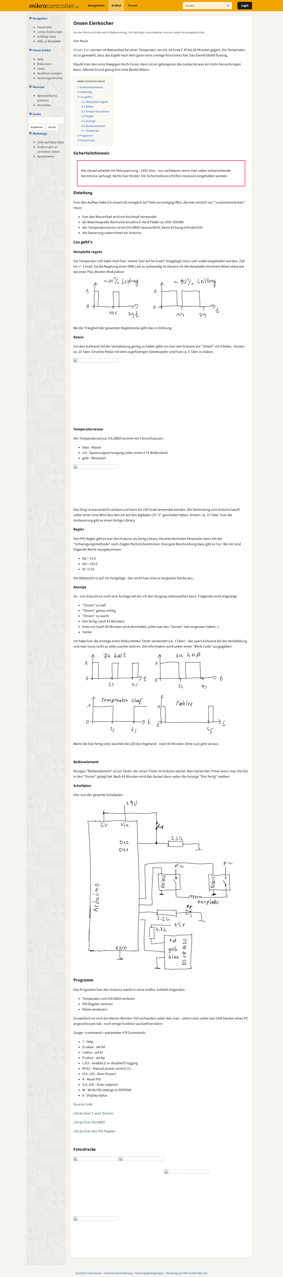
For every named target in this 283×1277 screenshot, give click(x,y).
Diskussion (44, 64)
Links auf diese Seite (50, 142)
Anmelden (44, 105)
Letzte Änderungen (50, 32)
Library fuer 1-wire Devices (93, 1113)
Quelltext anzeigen (49, 73)
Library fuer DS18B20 (89, 1122)
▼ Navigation (38, 18)
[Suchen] (228, 6)
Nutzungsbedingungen (149, 1273)
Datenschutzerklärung (118, 1273)
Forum (132, 5)
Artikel (116, 5)
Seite (40, 59)
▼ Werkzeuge (38, 133)
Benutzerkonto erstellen (47, 98)
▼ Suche (35, 114)
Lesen (41, 69)
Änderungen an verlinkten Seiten (48, 149)
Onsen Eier (81, 49)
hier (219, 544)
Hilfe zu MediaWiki (49, 41)
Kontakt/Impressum (89, 1273)
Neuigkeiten (96, 5)
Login (244, 6)
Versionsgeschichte (49, 78)
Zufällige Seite (46, 36)
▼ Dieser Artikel (40, 50)
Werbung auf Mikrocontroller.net (186, 1273)
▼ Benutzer (37, 87)
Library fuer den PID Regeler (94, 1131)
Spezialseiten (46, 156)
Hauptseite (44, 27)
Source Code (83, 1104)
